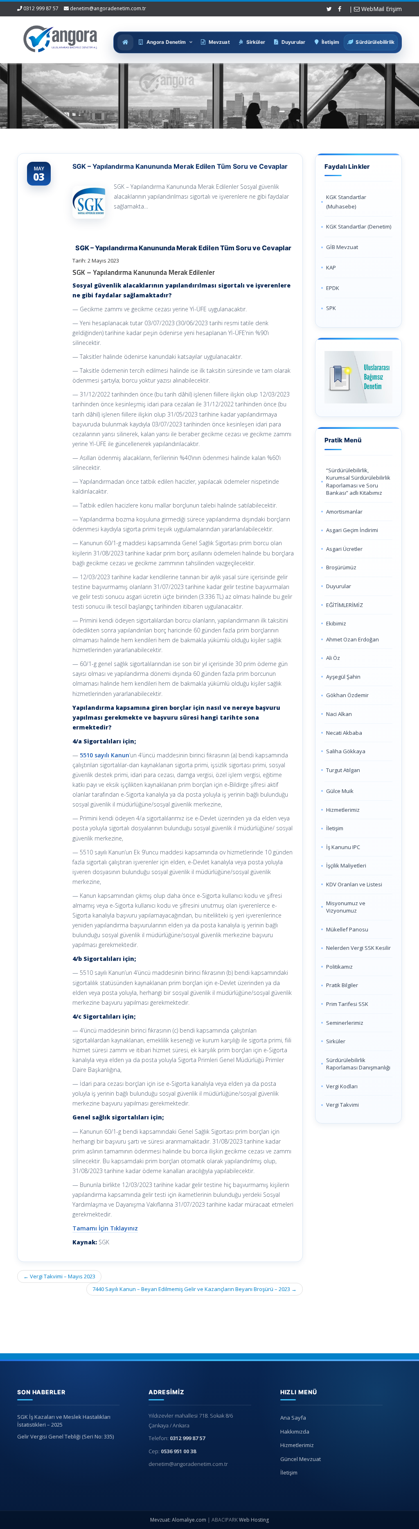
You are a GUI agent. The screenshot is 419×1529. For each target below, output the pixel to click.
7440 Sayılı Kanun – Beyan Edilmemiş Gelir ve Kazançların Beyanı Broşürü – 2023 (194, 1289)
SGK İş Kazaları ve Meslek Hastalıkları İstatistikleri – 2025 (63, 1420)
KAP (331, 267)
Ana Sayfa (293, 1417)
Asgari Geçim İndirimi (352, 530)
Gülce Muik (340, 791)
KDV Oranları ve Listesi (354, 884)
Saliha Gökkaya (345, 751)
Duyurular (338, 586)
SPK (331, 308)
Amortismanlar (344, 511)
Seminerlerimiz (344, 1022)
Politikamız (339, 966)
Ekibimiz (336, 623)
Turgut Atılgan (343, 770)
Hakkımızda (294, 1431)
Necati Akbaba (344, 732)
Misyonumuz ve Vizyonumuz (345, 907)
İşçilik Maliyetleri (346, 865)
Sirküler (335, 1041)
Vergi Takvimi (342, 1104)
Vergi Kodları (342, 1086)
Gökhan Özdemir (347, 695)
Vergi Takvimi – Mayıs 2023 (59, 1276)
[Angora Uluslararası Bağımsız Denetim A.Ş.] (60, 37)
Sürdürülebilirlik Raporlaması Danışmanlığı (358, 1063)
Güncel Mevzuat (300, 1459)
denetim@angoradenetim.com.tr (108, 8)
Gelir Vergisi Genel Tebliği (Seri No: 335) (65, 1436)
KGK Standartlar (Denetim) (358, 226)
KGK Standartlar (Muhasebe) (346, 201)
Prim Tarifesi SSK (347, 1004)
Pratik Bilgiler (342, 985)
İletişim (334, 828)
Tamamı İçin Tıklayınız (105, 1228)
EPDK (332, 288)
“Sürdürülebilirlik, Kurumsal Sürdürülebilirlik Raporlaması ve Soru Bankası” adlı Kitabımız (358, 482)
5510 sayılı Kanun (104, 755)
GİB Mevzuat (342, 247)
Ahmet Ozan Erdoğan (352, 639)
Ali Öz (333, 657)
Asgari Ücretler (344, 549)
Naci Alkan (339, 714)
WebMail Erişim (381, 9)
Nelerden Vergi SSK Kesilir (358, 947)
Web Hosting (254, 1519)
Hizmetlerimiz (343, 809)
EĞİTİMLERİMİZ (344, 605)
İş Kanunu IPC (343, 847)
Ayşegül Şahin (343, 676)
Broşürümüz (341, 567)
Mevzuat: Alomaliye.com (178, 1519)
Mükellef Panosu (347, 929)
